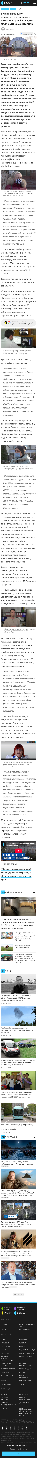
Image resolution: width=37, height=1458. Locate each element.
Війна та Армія (25, 1381)
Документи (24, 1403)
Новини (4, 1324)
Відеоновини (6, 1384)
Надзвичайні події (27, 1350)
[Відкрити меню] (35, 3)
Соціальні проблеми (23, 1376)
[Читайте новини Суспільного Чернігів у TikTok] (26, 1428)
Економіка (5, 1346)
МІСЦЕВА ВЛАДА (25, 1330)
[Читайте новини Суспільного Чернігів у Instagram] (6, 1428)
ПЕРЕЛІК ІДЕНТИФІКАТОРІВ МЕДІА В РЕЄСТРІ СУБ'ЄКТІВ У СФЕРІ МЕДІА (26, 1411)
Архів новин (24, 1394)
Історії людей (25, 1369)
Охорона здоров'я (26, 1353)
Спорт (3, 1381)
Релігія (22, 1372)
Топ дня (22, 1384)
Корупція (23, 1339)
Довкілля (5, 1353)
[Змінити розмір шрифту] (35, 34)
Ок (18, 1454)
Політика (5, 1372)
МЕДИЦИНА (5, 9)
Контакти (5, 1394)
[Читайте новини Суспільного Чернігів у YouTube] (10, 1428)
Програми (5, 1408)
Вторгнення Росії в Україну (27, 1325)
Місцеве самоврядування (26, 1364)
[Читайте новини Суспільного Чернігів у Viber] (14, 1428)
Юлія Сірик (10, 29)
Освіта (22, 1346)
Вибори (4, 1350)
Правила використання (25, 1398)
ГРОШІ (13, 9)
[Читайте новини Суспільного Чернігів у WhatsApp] (22, 1428)
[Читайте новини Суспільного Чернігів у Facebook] (2, 1428)
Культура (23, 1343)
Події (19, 9)
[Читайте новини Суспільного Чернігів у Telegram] (18, 1428)
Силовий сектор (8, 1369)
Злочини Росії (7, 1376)
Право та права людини (7, 1364)
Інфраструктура (25, 1356)
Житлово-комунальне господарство (7, 1358)
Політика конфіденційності (8, 1404)
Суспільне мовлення (5, 1398)
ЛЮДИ (3, 1330)
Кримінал (5, 1343)
